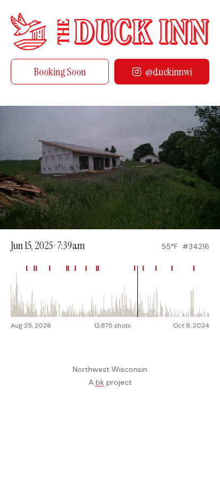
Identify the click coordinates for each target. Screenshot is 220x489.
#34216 (195, 246)
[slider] (110, 291)
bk (100, 382)
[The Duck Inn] (110, 31)
